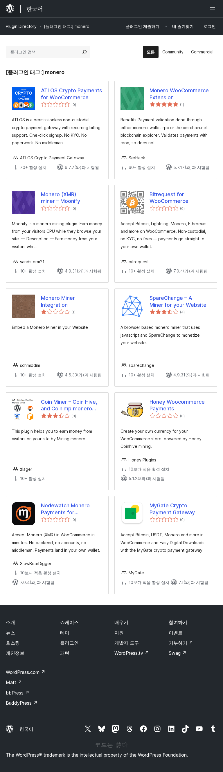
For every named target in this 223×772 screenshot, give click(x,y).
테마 (64, 633)
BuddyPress (21, 703)
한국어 (26, 729)
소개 (10, 622)
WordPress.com (25, 672)
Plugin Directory (21, 26)
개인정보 (15, 653)
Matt (14, 682)
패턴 (64, 653)
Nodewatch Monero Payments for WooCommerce (65, 509)
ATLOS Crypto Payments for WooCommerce (71, 93)
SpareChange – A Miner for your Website (178, 301)
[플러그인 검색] (84, 52)
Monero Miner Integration (58, 301)
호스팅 (13, 643)
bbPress (17, 693)
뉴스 (10, 633)
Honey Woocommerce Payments (177, 405)
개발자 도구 (126, 643)
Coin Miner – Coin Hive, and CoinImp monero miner (69, 405)
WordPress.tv (131, 653)
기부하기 (181, 643)
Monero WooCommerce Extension (179, 93)
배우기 (121, 622)
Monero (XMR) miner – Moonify (60, 197)
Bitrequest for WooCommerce (169, 197)
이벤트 (176, 633)
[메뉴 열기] (213, 8)
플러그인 (69, 643)
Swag (177, 653)
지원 (119, 633)
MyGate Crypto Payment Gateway (172, 508)
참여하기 (178, 622)
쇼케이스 (69, 622)
